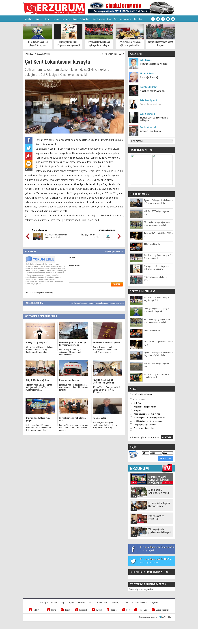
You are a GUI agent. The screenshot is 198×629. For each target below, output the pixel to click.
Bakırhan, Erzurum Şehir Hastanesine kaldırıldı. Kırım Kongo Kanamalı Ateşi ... (105, 425)
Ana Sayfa (29, 19)
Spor (109, 19)
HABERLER (29, 54)
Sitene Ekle (142, 610)
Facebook (83, 610)
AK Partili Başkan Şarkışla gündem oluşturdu (56, 235)
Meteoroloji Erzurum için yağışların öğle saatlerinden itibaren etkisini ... (71, 352)
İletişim (68, 610)
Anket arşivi (154, 437)
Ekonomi (66, 19)
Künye (53, 610)
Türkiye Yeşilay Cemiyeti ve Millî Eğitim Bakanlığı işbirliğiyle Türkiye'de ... (106, 390)
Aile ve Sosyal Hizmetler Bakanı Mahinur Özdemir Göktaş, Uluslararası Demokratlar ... (39, 349)
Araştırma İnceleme (122, 19)
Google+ (114, 610)
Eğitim (74, 19)
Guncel (39, 19)
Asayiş (47, 19)
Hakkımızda (37, 610)
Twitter (99, 610)
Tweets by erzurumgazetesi (141, 589)
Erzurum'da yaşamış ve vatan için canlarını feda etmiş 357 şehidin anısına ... (73, 427)
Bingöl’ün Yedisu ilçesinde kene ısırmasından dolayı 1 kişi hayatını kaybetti (73, 387)
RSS (128, 610)
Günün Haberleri (162, 610)
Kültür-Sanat (85, 19)
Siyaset (56, 19)
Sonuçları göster (139, 437)
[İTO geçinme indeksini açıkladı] (108, 239)
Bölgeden (138, 19)
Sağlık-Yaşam (99, 19)
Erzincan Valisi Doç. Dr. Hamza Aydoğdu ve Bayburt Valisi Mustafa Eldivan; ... (39, 387)
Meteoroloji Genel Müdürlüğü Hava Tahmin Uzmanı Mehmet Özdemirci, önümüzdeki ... (38, 427)
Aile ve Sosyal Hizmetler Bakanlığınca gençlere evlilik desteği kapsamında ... (105, 349)
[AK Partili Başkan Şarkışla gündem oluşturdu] (38, 239)
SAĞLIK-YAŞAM (43, 54)
